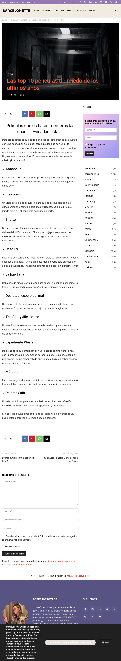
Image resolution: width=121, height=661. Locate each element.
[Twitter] (111, 2)
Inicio (4, 20)
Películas (14, 20)
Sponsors (89, 250)
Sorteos (88, 245)
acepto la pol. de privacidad (95, 145)
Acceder (87, 106)
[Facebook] (80, 2)
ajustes (30, 658)
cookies (25, 652)
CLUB (55, 10)
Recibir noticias (12, 546)
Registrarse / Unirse (67, 2)
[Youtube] (116, 2)
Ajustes (105, 642)
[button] (115, 10)
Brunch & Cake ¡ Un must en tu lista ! (18, 459)
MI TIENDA (81, 10)
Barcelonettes (91, 173)
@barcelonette (78, 575)
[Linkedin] (90, 2)
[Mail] (95, 2)
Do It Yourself (91, 184)
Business (89, 179)
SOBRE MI (46, 10)
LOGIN (92, 10)
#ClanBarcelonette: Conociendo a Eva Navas (60, 459)
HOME (36, 10)
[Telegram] (106, 2)
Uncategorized (91, 256)
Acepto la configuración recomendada (70, 642)
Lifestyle (88, 195)
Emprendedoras (92, 190)
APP (62, 10)
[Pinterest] (100, 2)
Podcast (88, 223)
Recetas (88, 234)
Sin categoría (91, 239)
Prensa (88, 228)
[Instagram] (85, 2)
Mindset (88, 206)
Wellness (88, 267)
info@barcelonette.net (29, 2)
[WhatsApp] (39, 114)
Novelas (88, 212)
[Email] (46, 114)
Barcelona (89, 168)
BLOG (69, 10)
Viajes (87, 261)
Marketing (89, 201)
